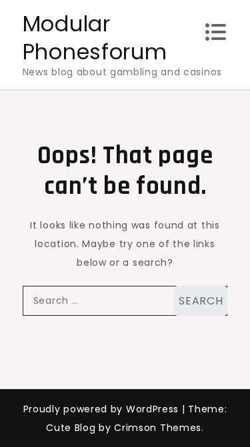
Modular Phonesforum (95, 38)
